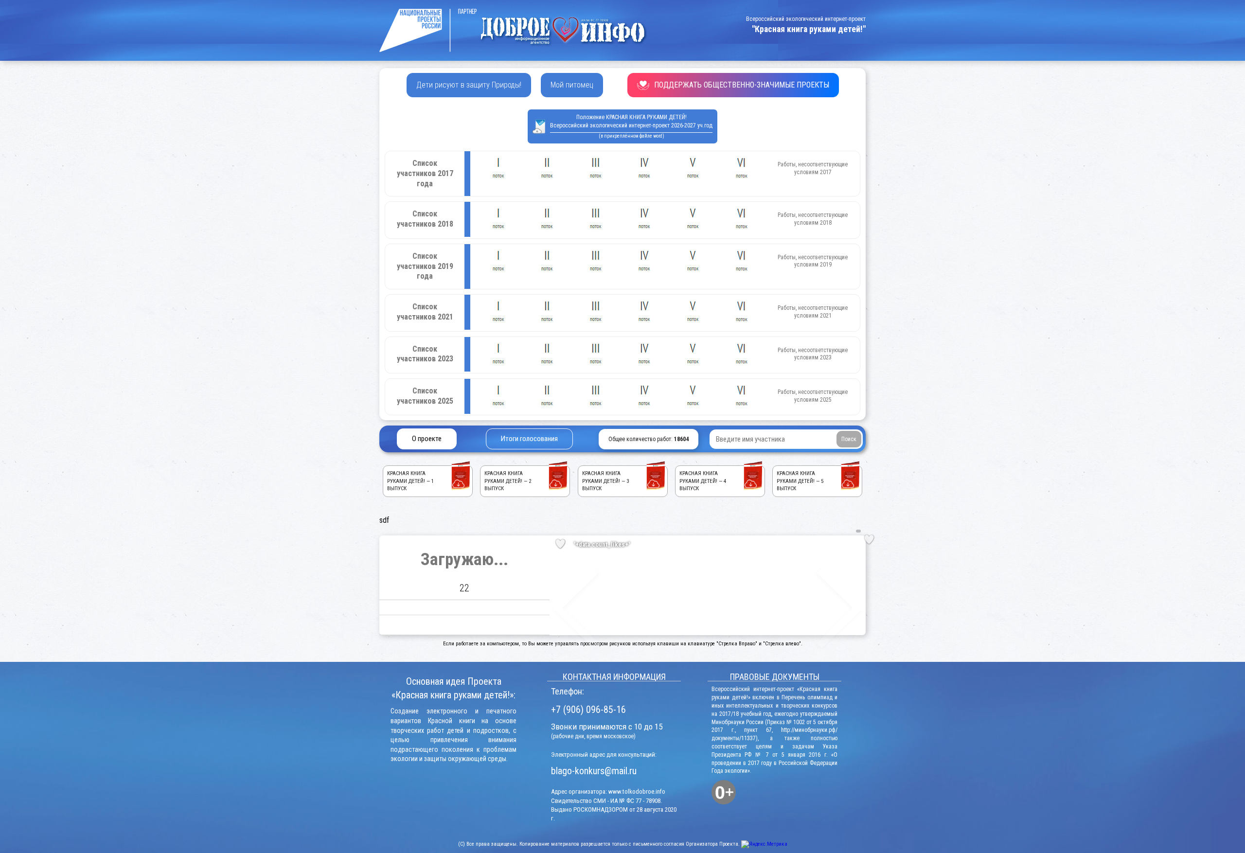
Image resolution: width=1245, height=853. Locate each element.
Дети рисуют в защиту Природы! (468, 84)
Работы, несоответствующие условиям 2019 (813, 261)
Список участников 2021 (425, 311)
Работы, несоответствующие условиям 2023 (813, 354)
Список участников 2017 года (425, 173)
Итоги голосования (529, 438)
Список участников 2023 (425, 354)
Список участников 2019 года (425, 266)
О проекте (427, 438)
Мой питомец (572, 84)
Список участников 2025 (425, 396)
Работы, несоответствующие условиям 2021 (813, 311)
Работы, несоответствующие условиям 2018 (813, 219)
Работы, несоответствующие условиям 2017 (813, 168)
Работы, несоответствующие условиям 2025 (813, 396)
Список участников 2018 (425, 219)
